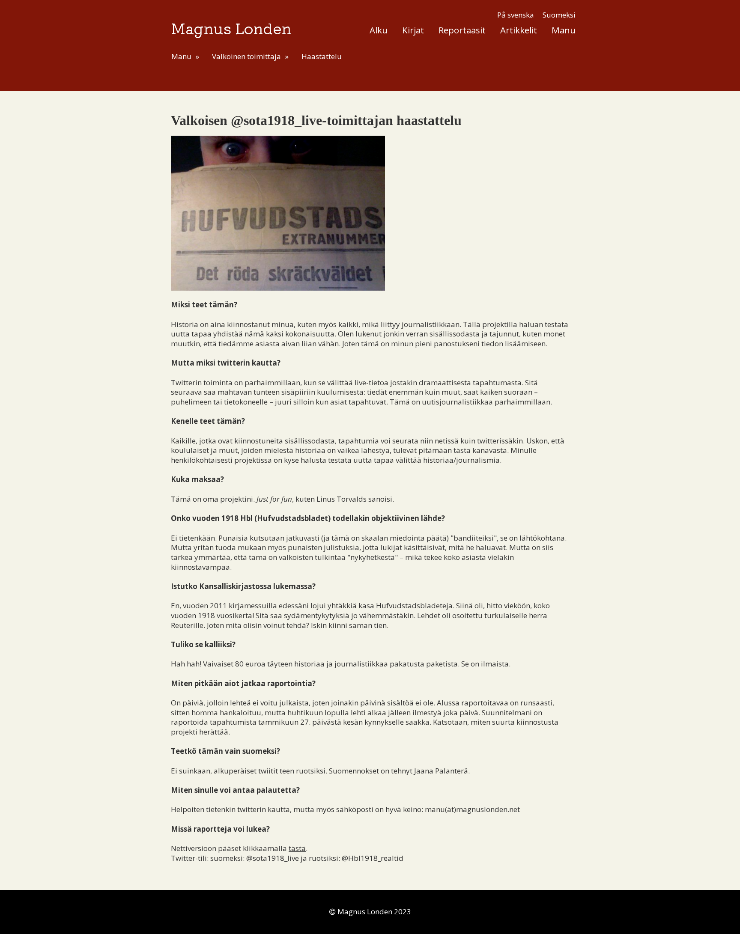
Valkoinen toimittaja (246, 56)
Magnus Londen (231, 28)
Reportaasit (462, 30)
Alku (379, 30)
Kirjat (413, 30)
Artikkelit (518, 30)
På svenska (515, 15)
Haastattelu (321, 56)
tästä (297, 848)
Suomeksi (559, 15)
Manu (564, 30)
